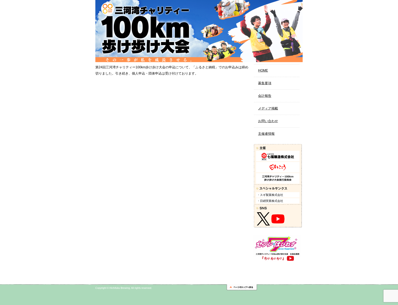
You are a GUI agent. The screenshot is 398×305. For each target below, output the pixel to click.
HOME (263, 70)
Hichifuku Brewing (119, 288)
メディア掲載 (268, 108)
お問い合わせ (268, 121)
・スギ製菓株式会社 (270, 195)
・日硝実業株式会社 (270, 201)
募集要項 (264, 83)
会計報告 (264, 96)
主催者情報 (266, 133)
